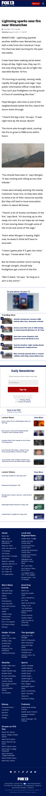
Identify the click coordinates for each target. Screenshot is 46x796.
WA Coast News (27, 566)
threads (27, 772)
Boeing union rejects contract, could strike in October (17, 496)
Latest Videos (8, 472)
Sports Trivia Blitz (27, 693)
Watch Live (36, 3)
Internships (5, 559)
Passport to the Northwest (7, 649)
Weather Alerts (7, 673)
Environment (6, 617)
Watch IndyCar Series (9, 746)
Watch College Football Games (10, 736)
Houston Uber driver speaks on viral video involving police (16, 441)
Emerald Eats (6, 643)
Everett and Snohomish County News (29, 551)
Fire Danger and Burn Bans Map (9, 685)
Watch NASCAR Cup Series (9, 743)
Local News (6, 588)
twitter (31, 772)
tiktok (23, 772)
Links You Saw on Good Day (27, 621)
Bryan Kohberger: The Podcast (28, 720)
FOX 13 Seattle (15, 29)
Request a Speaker (8, 561)
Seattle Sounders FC (28, 671)
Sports (24, 662)
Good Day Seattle (26, 586)
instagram (15, 772)
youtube (11, 772)
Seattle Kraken (26, 676)
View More (38, 417)
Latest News (8, 417)
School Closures (26, 615)
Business (5, 712)
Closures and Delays (9, 676)
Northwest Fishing (27, 699)
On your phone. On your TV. (18, 291)
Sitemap (4, 627)
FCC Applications (7, 574)
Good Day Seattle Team (27, 594)
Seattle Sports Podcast (29, 712)
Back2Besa (25, 625)
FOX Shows (6, 553)
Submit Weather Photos (26, 612)
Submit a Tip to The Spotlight (28, 656)
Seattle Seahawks (27, 666)
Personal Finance (8, 707)
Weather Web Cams (9, 666)
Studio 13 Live (8, 632)
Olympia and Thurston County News (29, 556)
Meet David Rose (27, 643)
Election (4, 598)
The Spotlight (27, 632)
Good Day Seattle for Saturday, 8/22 (14, 476)
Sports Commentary (28, 691)
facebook (19, 772)
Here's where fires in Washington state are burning (16, 422)
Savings (4, 718)
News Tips (5, 536)
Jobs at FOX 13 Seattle (9, 556)
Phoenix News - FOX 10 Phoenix (28, 578)
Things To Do (26, 606)
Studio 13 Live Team (9, 638)
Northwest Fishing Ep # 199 (11, 485)
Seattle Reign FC (27, 679)
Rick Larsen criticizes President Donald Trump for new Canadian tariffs (15, 431)
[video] (39, 478)
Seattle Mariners (27, 668)
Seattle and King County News (27, 542)
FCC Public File (7, 569)
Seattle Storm (26, 673)
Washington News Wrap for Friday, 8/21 (15, 505)
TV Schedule (6, 551)
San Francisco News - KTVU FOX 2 (28, 569)
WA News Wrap (7, 591)
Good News (6, 619)
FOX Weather (6, 693)
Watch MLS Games (8, 761)
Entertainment (7, 601)
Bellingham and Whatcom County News (27, 561)
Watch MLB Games (8, 739)
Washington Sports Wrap (27, 687)
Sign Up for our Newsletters (7, 542)
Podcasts (25, 704)
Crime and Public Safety (27, 646)
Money (5, 704)
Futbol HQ (24, 696)
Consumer (5, 609)
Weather (6, 662)
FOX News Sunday (8, 624)
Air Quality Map (7, 679)
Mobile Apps (6, 539)
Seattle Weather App (9, 671)
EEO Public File (7, 572)
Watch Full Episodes (28, 640)
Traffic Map (6, 668)
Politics (4, 596)
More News (7, 585)
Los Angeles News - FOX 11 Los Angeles (28, 574)
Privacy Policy (25, 400)
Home (4, 533)
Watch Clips (6, 636)
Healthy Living (6, 614)
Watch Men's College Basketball (9, 750)
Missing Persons (27, 650)
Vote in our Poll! (14, 410)
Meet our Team (7, 546)
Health (4, 611)
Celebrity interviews (8, 653)
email (35, 772)
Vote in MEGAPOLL (28, 598)
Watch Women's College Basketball (8, 754)
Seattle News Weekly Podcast (28, 708)
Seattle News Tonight (28, 539)
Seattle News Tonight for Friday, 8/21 (14, 514)
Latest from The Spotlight (27, 637)
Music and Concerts (8, 606)
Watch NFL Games (8, 732)
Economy (5, 715)
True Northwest (26, 608)
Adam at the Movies (28, 603)
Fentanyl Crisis (26, 652)
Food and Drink (7, 604)
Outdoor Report (26, 618)
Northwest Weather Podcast (28, 715)
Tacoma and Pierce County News (28, 547)
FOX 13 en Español (8, 622)
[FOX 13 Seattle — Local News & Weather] (8, 3)
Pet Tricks (24, 600)
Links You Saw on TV (9, 548)
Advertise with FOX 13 (9, 564)
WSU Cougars (26, 684)
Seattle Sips (6, 646)
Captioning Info (7, 566)
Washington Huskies (28, 681)
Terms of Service (24, 402)
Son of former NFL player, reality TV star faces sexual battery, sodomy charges (15, 451)
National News (7, 593)
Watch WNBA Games (9, 758)
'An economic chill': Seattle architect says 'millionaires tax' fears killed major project (16, 460)
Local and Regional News (28, 534)
